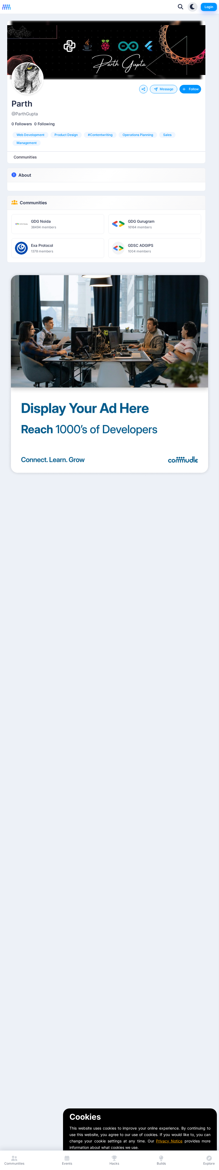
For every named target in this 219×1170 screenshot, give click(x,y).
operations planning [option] (138, 135)
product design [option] (66, 135)
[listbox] (106, 139)
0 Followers (21, 124)
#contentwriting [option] (100, 135)
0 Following (44, 124)
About (24, 175)
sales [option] (167, 135)
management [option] (27, 143)
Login (209, 7)
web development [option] (30, 135)
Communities (33, 202)
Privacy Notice (169, 1141)
